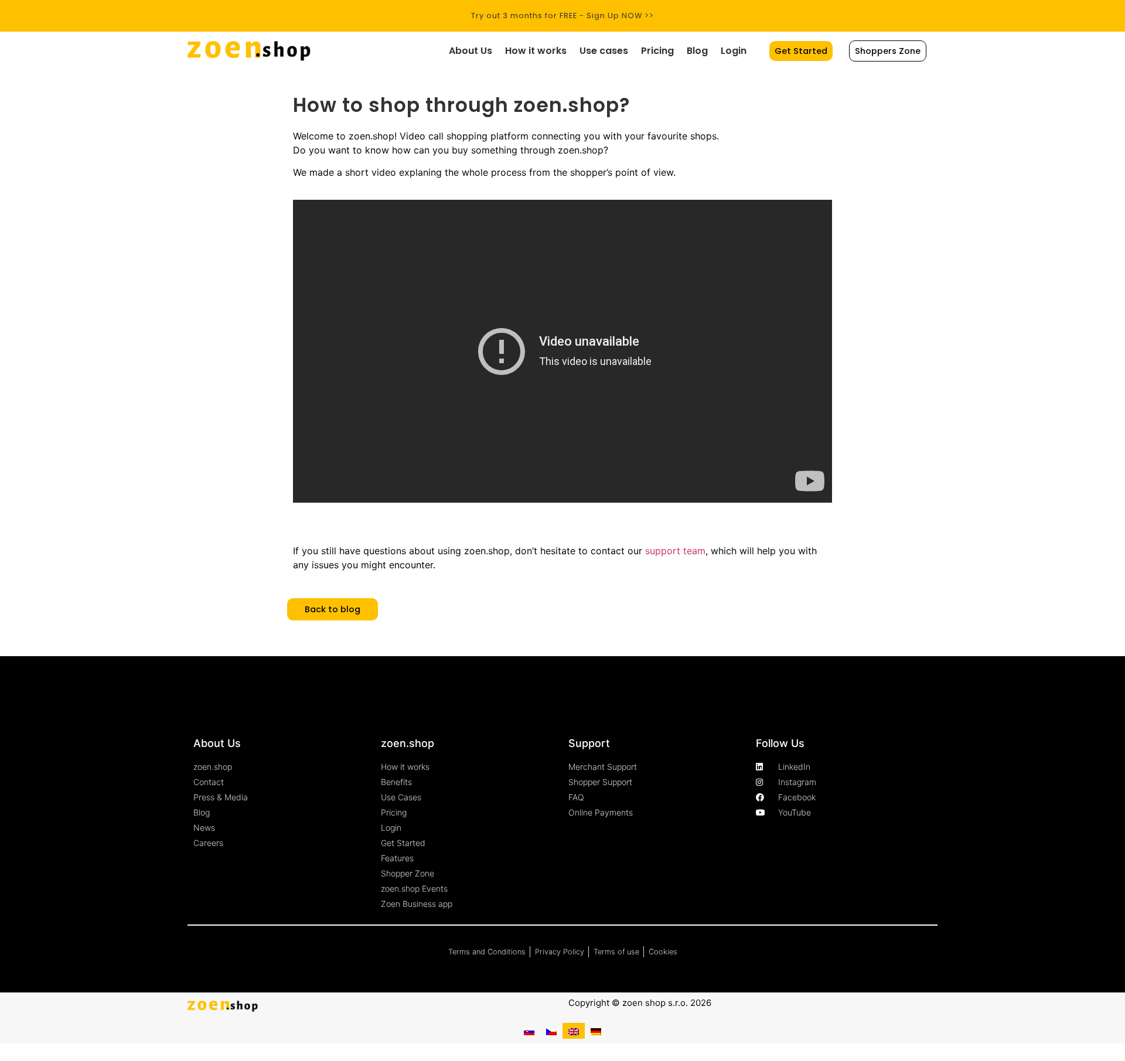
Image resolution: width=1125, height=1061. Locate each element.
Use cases (603, 50)
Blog (697, 50)
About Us (470, 50)
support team (675, 551)
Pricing (657, 50)
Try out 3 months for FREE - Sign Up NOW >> (562, 16)
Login (733, 50)
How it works (536, 50)
